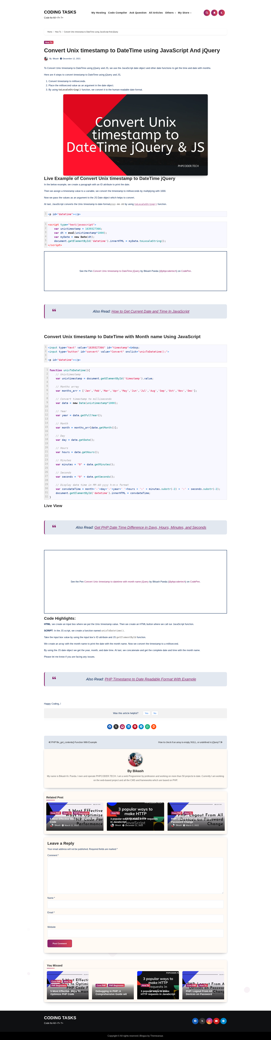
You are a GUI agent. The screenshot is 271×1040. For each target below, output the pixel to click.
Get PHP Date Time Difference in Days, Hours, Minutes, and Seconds (150, 527)
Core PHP (55, 813)
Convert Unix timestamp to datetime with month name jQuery (116, 581)
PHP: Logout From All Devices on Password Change (191, 820)
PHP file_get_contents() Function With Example (74, 742)
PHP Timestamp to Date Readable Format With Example (150, 679)
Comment (53, 855)
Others (170, 12)
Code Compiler (117, 12)
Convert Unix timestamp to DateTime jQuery (116, 271)
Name (51, 898)
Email (51, 912)
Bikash (56, 58)
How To (48, 42)
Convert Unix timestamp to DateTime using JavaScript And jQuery (132, 50)
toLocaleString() (145, 204)
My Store (184, 12)
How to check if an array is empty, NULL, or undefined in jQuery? (189, 742)
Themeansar (156, 1036)
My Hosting (98, 12)
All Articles (156, 12)
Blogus (143, 1036)
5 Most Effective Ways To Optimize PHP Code (65, 993)
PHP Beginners (81, 813)
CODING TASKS (60, 12)
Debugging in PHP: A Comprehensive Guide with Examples (112, 994)
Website (51, 927)
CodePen (186, 271)
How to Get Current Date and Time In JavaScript (150, 311)
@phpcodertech (168, 271)
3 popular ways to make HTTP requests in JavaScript (158, 993)
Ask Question (138, 12)
